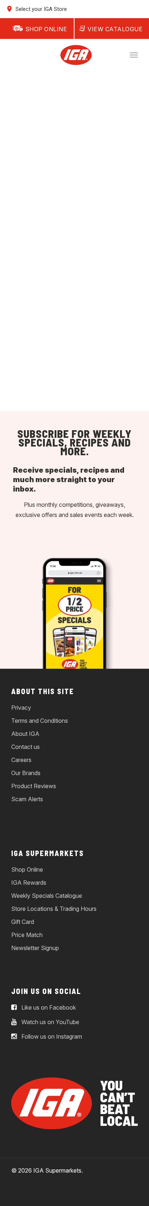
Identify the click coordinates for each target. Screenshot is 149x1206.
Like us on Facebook (48, 1007)
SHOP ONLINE (46, 29)
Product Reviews (33, 786)
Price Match (27, 934)
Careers (21, 759)
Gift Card (22, 921)
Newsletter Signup (35, 948)
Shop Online (27, 869)
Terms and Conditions (39, 720)
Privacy (21, 707)
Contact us (25, 746)
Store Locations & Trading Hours (54, 908)
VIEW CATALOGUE (115, 29)
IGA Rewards (28, 882)
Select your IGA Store (40, 9)
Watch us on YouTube (49, 1022)
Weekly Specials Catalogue (46, 895)
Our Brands (26, 773)
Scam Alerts (27, 799)
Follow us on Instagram (51, 1036)
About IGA (25, 733)
